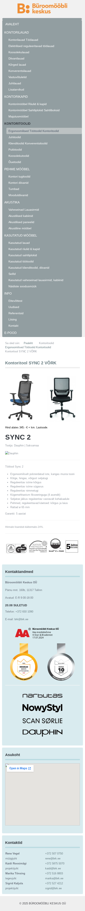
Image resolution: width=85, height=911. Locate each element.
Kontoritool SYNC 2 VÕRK (30, 363)
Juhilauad (14, 83)
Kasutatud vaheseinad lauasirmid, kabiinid (35, 280)
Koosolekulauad (18, 52)
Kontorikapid (16, 96)
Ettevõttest (15, 300)
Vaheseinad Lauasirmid (23, 209)
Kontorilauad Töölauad (23, 39)
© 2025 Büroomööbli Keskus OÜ (42, 903)
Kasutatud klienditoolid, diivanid (28, 267)
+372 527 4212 (54, 883)
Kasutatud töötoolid (21, 261)
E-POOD (10, 333)
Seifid (12, 273)
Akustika (12, 202)
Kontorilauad (16, 32)
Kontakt (13, 325)
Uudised (13, 307)
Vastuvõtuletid (17, 77)
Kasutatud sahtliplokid (22, 255)
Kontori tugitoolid (19, 176)
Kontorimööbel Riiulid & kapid (27, 104)
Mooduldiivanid (18, 195)
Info (8, 293)
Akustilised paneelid (21, 222)
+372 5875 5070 (54, 863)
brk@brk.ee (21, 619)
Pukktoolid (15, 149)
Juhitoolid (14, 137)
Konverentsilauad (19, 70)
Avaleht (12, 24)
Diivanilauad (16, 58)
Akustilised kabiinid (20, 215)
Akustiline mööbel (19, 228)
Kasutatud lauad (19, 242)
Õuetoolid (14, 162)
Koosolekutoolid (18, 155)
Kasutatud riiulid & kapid (24, 249)
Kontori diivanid (18, 182)
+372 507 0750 (54, 853)
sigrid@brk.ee (53, 888)
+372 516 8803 (54, 873)
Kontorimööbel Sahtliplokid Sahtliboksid (34, 110)
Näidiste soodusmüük (22, 286)
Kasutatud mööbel (20, 235)
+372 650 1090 (24, 611)
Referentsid (16, 313)
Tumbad (13, 189)
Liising (12, 319)
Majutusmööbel (18, 116)
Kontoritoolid (17, 123)
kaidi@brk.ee (53, 868)
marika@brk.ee (54, 878)
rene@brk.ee (52, 858)
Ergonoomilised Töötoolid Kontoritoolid (33, 131)
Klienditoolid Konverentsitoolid (27, 143)
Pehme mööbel (17, 169)
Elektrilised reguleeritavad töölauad (31, 46)
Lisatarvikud (16, 89)
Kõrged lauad (17, 64)
